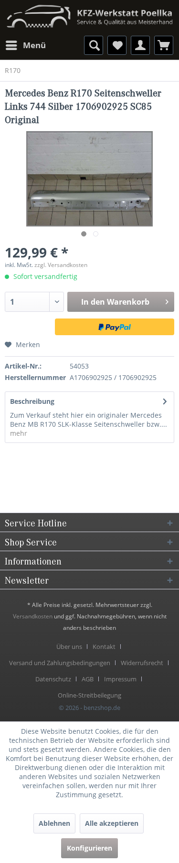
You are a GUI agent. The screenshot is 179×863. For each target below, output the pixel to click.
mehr (18, 433)
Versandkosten (33, 616)
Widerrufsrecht (142, 662)
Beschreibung (32, 401)
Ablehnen (54, 823)
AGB (88, 679)
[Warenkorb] (163, 45)
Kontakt (104, 646)
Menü (34, 45)
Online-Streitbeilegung (89, 695)
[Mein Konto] (140, 45)
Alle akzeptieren (111, 823)
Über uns (69, 646)
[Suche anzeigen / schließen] (93, 45)
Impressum (120, 679)
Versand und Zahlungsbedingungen (59, 662)
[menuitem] (25, 45)
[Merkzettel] (116, 45)
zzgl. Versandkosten (60, 265)
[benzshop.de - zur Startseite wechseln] (89, 13)
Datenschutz (53, 679)
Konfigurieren (89, 848)
